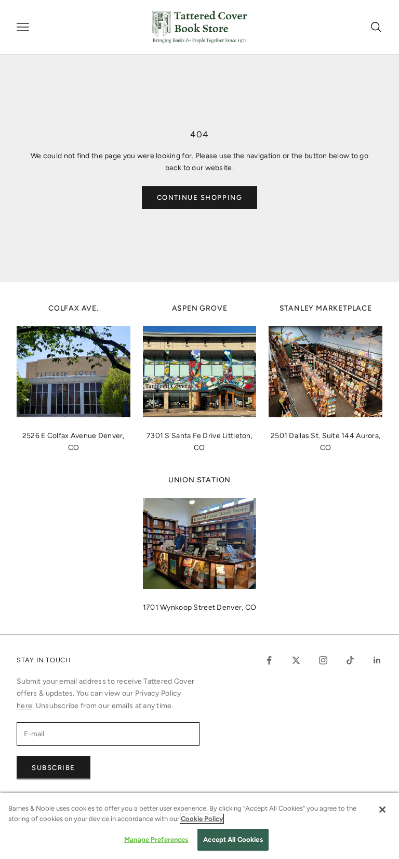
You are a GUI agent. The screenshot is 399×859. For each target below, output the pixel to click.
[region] (199, 826)
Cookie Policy (202, 819)
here (24, 705)
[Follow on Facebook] (269, 660)
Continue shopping (200, 197)
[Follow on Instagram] (323, 660)
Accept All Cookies (232, 839)
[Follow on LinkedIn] (377, 660)
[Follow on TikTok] (350, 660)
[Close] (382, 809)
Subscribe (53, 768)
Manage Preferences (156, 839)
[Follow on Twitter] (296, 660)
